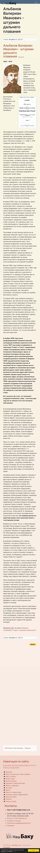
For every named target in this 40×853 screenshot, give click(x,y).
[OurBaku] (9, 3)
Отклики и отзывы (14, 821)
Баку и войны (11, 776)
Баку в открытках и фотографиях (18, 774)
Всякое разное (11, 781)
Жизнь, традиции (12, 785)
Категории (9, 748)
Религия (9, 799)
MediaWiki (6, 847)
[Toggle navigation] (36, 3)
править (21, 57)
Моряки (28, 748)
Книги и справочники (13, 792)
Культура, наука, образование (17, 794)
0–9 (4, 765)
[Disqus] (20, 669)
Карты (8, 790)
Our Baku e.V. (16, 845)
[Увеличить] (35, 127)
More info (15, 851)
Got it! (33, 850)
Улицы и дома (11, 801)
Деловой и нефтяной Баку (15, 783)
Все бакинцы (18, 748)
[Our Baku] (20, 836)
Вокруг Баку (10, 779)
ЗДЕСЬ (19, 39)
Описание (10, 825)
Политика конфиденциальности (19, 823)
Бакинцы (9, 772)
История (9, 788)
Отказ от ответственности (17, 818)
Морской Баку (11, 797)
